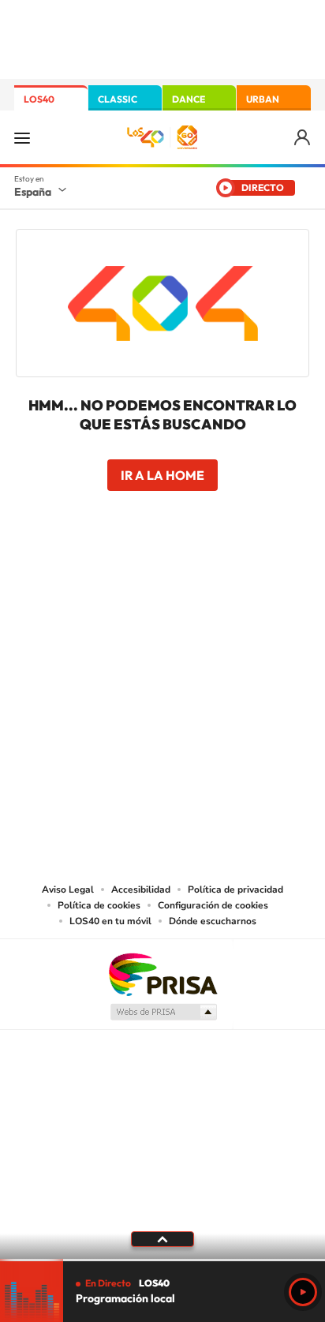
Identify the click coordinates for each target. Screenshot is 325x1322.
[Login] (303, 138)
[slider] (162, 1260)
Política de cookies (99, 905)
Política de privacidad (235, 889)
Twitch (225, 581)
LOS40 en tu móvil (110, 921)
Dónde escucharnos (212, 921)
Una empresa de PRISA (162, 973)
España (32, 192)
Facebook (194, 581)
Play (303, 1292)
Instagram (67, 581)
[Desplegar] (162, 1239)
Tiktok (99, 581)
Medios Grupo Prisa (162, 1011)
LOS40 (39, 99)
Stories (257, 581)
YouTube (131, 581)
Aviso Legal (68, 889)
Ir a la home (162, 475)
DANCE (188, 99)
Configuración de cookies (213, 905)
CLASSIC (117, 99)
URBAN (262, 99)
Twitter (162, 581)
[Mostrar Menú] (22, 137)
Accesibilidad (140, 889)
